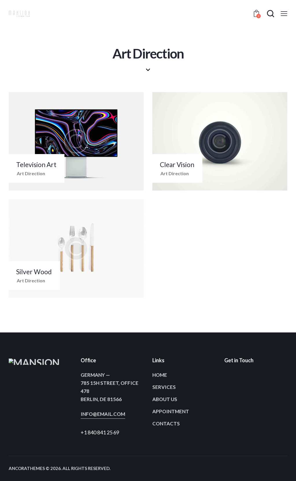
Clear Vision (177, 165)
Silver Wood (34, 272)
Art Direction (31, 173)
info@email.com (103, 414)
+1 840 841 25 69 (100, 432)
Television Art (36, 165)
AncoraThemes (27, 468)
